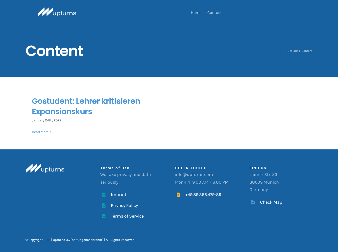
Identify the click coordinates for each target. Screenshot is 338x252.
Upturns (293, 51)
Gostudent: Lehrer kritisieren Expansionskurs (86, 106)
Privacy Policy (124, 205)
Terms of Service (127, 216)
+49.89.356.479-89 (203, 194)
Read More (40, 132)
